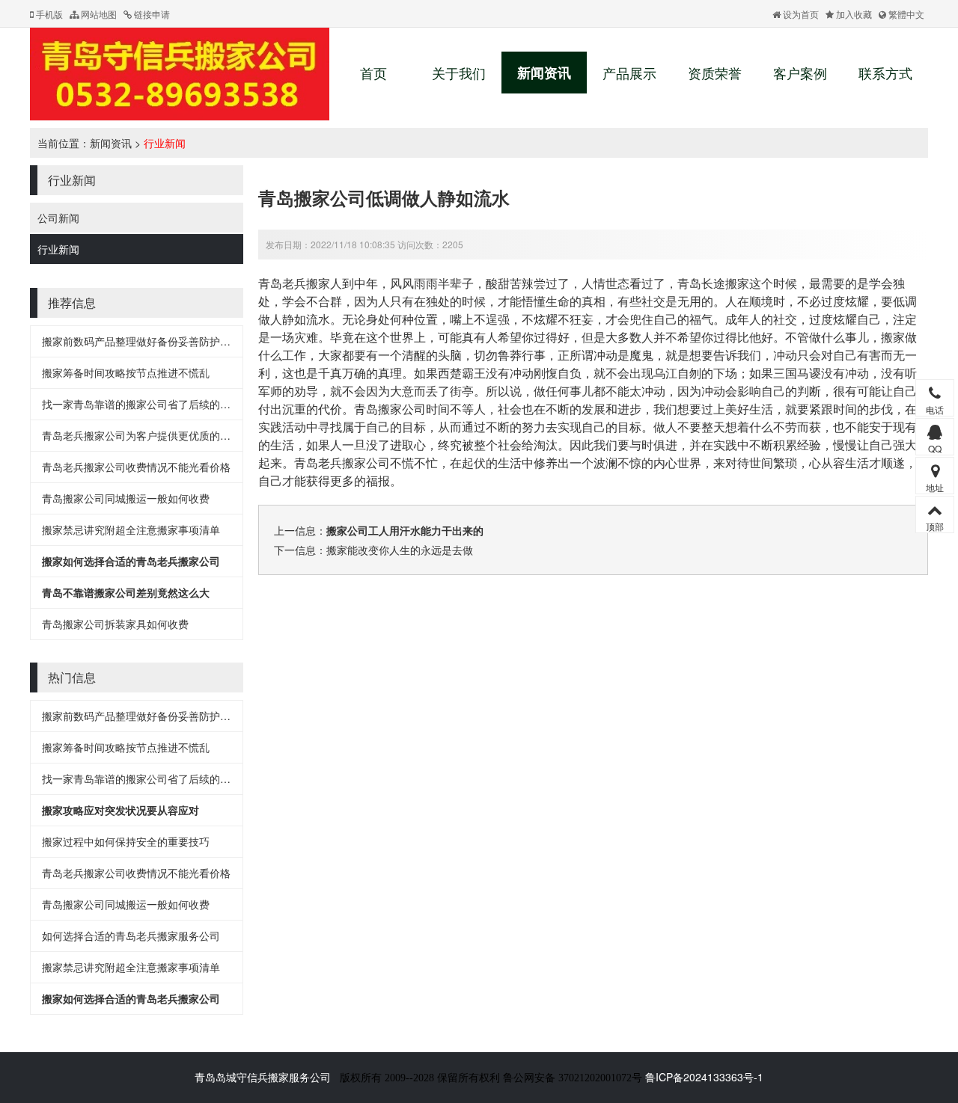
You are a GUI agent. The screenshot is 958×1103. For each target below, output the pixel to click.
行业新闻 (165, 142)
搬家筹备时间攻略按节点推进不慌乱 (126, 372)
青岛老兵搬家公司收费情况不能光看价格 (136, 466)
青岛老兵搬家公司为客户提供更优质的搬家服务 (152, 435)
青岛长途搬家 (713, 283)
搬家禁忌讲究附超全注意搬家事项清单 (131, 529)
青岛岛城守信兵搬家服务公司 (263, 1076)
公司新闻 (58, 217)
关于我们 (459, 72)
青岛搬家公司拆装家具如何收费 (115, 623)
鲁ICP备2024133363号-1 (704, 1076)
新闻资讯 (544, 72)
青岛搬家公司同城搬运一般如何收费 (126, 498)
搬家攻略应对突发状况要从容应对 (120, 809)
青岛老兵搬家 (294, 283)
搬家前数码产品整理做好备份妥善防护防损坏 (146, 341)
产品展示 (629, 72)
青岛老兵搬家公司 (342, 462)
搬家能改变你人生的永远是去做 (399, 549)
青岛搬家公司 (390, 408)
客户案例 (800, 72)
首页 (373, 72)
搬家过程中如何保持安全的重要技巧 (126, 841)
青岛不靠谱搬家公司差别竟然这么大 (126, 592)
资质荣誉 (715, 72)
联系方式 (885, 72)
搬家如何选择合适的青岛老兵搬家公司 (131, 560)
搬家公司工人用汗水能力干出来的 (404, 530)
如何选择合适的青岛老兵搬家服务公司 (131, 935)
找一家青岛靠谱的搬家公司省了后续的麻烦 (141, 403)
